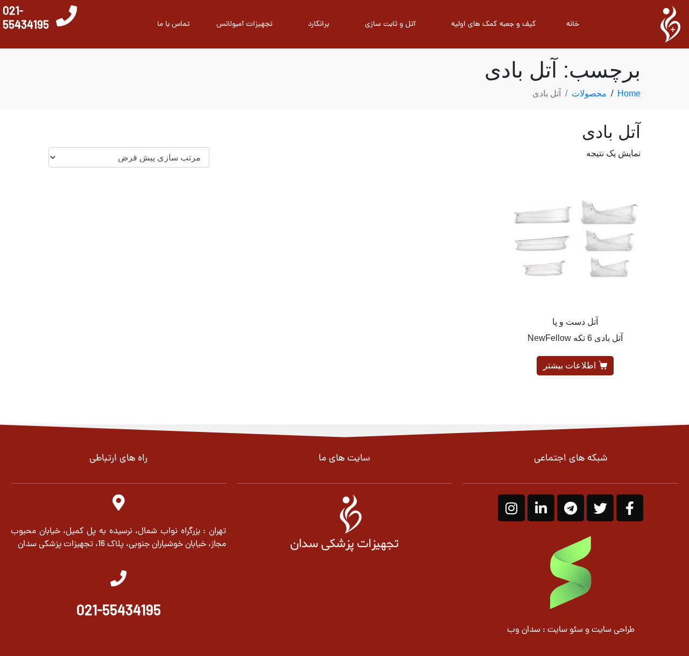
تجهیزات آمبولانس (244, 24)
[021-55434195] (66, 15)
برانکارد (318, 24)
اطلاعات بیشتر (569, 365)
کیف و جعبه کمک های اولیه (493, 24)
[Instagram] (511, 507)
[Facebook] (629, 507)
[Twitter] (600, 507)
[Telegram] (570, 507)
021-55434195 (26, 19)
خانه (572, 24)
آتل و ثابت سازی (390, 24)
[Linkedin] (541, 507)
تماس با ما (173, 24)
